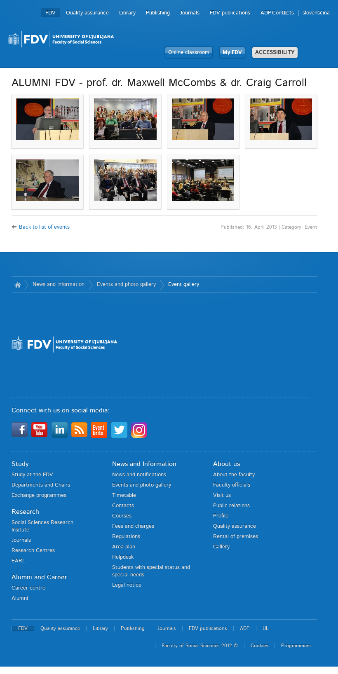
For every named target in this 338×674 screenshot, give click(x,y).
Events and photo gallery (126, 284)
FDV (50, 13)
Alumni (20, 598)
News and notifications (139, 474)
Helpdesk (123, 557)
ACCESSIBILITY (275, 52)
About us (226, 464)
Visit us (222, 495)
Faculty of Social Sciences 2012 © (200, 645)
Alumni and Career (39, 577)
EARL (18, 561)
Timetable (124, 495)
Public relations (231, 505)
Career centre (28, 588)
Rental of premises (235, 536)
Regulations (126, 536)
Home (18, 285)
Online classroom (188, 52)
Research (25, 511)
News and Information (58, 284)
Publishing (158, 13)
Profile (220, 516)
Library (127, 13)
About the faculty (234, 474)
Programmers (296, 645)
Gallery (221, 547)
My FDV (232, 52)
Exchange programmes (39, 495)
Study (20, 464)
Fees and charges (133, 526)
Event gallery (183, 284)
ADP (266, 13)
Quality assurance (87, 13)
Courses (121, 516)
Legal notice (126, 585)
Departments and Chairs (41, 485)
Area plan (123, 547)
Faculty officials (231, 485)
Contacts (123, 505)
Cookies (259, 645)
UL (285, 13)
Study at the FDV (32, 474)
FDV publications (230, 13)
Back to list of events (44, 227)
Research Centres (33, 550)
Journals (190, 13)
